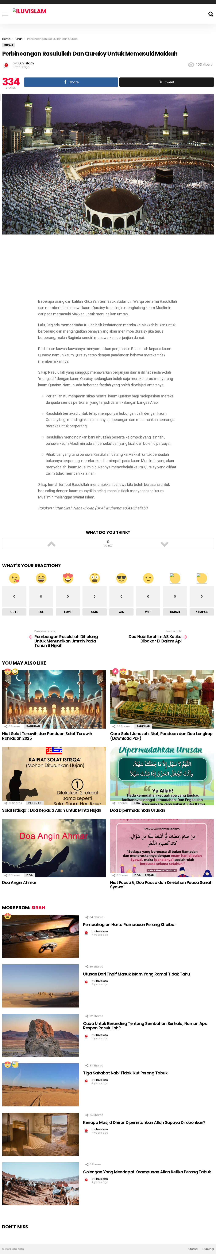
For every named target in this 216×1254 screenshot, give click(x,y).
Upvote (51, 543)
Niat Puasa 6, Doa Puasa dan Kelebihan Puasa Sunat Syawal (160, 885)
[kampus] (15, 1064)
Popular (115, 671)
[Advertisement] (108, 268)
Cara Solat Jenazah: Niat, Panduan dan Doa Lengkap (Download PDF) (161, 736)
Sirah (38, 908)
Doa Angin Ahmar (19, 882)
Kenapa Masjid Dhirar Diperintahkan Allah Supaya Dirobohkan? (144, 1122)
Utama (193, 1249)
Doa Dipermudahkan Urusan (137, 810)
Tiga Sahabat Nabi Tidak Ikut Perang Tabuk (125, 1073)
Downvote (164, 543)
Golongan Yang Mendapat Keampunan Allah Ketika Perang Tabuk (147, 1172)
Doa (137, 803)
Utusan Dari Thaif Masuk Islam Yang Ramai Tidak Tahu (136, 974)
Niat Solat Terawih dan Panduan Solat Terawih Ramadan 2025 (47, 736)
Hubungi (208, 1249)
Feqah (149, 875)
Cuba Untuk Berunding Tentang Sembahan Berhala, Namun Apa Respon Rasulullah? (145, 1026)
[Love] (7, 671)
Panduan (33, 726)
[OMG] (15, 671)
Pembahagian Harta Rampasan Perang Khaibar (129, 925)
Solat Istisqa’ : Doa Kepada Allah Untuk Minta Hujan (51, 810)
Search (211, 14)
